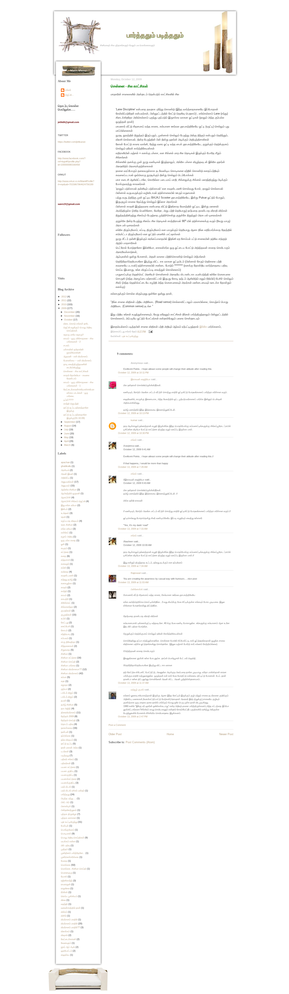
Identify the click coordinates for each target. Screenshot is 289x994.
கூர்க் (63, 618)
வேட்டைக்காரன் (68, 939)
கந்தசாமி (65, 560)
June (67, 433)
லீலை (63, 900)
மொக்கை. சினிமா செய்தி (73, 868)
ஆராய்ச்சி (66, 497)
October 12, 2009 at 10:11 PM (133, 372)
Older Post (115, 734)
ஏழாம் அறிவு (67, 536)
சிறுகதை (65, 650)
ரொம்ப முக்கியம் (69, 896)
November (70, 316)
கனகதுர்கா (66, 583)
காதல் (64, 587)
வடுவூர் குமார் (137, 689)
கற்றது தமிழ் (67, 579)
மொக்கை (65, 865)
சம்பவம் (64, 638)
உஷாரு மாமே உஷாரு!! (73, 334)
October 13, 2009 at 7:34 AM (132, 566)
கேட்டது (64, 622)
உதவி (63, 517)
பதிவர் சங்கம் (67, 759)
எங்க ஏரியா (66, 528)
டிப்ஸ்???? (68, 400)
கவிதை (64, 571)
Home (170, 734)
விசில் (63, 915)
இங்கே (203, 326)
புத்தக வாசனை (68, 818)
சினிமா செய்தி (68, 661)
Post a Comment (117, 725)
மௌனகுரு (66, 872)
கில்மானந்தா (67, 607)
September (70, 422)
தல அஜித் (66, 708)
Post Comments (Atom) (140, 742)
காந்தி (64, 591)
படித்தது (65, 755)
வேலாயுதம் (66, 943)
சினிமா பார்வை (68, 665)
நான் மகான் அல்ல (69, 747)
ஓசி (63, 544)
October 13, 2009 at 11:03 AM (133, 582)
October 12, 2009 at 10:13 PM (133, 413)
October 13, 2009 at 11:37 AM (133, 683)
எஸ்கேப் (65, 532)
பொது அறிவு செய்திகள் (72, 837)
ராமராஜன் (65, 884)
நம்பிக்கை (66, 735)
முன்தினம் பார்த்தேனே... (73, 853)
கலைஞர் (65, 564)
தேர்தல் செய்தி (68, 720)
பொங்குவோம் (67, 829)
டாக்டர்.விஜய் (67, 697)
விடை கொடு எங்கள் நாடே (76, 323)
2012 (64, 296)
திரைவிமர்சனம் (68, 712)
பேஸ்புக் (65, 825)
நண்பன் (65, 732)
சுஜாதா (64, 685)
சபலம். (66, 345)
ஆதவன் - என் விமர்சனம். (75, 356)
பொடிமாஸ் (66, 833)
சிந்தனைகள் (67, 646)
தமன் (63, 700)
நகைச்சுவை (66, 728)
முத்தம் (64, 849)
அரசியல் (65, 470)
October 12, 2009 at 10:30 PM (133, 433)
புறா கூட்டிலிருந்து (130, 336)
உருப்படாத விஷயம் (69, 521)
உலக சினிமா (67, 524)
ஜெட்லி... (69, 95)
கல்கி (63, 567)
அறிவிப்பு (65, 477)
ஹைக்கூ (65, 955)
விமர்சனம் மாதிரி (69, 919)
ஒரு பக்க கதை (68, 540)
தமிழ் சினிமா (67, 704)
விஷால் (64, 935)
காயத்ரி (65, 599)
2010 (64, 304)
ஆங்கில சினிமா (68, 489)
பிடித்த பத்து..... (68, 798)
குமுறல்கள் (66, 614)
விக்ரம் (64, 912)
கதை (63, 556)
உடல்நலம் (65, 513)
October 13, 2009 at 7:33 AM (132, 528)
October (68, 319)
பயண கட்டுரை (68, 767)
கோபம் (64, 630)
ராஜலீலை (65, 888)
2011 (64, 300)
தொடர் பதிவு (67, 724)
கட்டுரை (65, 552)
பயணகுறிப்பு (67, 775)
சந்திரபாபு (65, 634)
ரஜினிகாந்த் (66, 880)
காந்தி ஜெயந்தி (71, 403)
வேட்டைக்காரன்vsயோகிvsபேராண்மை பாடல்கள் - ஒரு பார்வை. (78, 392)
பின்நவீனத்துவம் (69, 810)
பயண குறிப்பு (67, 771)
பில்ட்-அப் (65, 802)
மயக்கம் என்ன (68, 841)
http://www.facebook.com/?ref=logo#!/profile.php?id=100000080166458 (71, 161)
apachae (65, 462)
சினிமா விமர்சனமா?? (71, 669)
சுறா (63, 681)
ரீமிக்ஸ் (64, 892)
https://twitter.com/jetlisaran (71, 142)
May (66, 437)
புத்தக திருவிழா (69, 814)
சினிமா (64, 654)
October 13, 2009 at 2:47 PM (132, 716)
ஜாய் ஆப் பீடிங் (68, 947)
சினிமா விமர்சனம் (69, 673)
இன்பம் (64, 509)
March (67, 445)
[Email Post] (150, 331)
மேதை (64, 861)
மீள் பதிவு (65, 845)
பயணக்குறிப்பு (68, 782)
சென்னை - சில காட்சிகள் (129, 86)
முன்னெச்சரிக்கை (70, 857)
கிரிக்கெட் (66, 603)
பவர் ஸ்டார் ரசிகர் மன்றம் (72, 790)
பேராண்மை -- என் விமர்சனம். (77, 360)
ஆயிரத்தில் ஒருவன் (70, 493)
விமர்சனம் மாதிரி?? (70, 927)
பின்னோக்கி (137, 589)
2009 (64, 308)
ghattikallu (66, 466)
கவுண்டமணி (67, 575)
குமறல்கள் (66, 610)
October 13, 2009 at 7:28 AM (132, 467)
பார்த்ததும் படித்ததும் (155, 35)
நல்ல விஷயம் (67, 740)
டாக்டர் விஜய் (67, 693)
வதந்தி (64, 904)
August (68, 425)
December (70, 312)
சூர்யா (64, 689)
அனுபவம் (65, 485)
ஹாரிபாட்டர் (66, 951)
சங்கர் (134, 440)
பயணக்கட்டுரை (68, 779)
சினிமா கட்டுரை (68, 657)
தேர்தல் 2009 (67, 716)
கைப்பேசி (65, 626)
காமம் (64, 595)
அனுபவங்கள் (67, 481)
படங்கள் (65, 751)
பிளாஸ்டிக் (66, 806)
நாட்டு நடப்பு (66, 743)
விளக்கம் (65, 931)
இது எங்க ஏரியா (69, 505)
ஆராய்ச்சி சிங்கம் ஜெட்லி (73, 501)
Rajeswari (136, 573)
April (66, 441)
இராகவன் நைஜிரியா (140, 379)
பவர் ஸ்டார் (66, 787)
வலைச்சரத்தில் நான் (70, 908)
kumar (134, 420)
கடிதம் (64, 548)
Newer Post (226, 734)
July (66, 429)
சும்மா (63, 677)
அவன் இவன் (67, 474)
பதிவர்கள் (66, 763)
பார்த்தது (65, 794)
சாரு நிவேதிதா (68, 642)
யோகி (64, 876)
